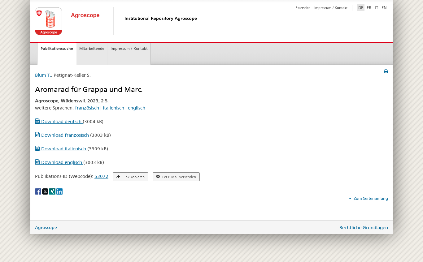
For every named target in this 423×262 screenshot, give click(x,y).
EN (384, 7)
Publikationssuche (57, 48)
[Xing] (52, 191)
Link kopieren (133, 177)
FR (369, 7)
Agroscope (46, 227)
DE (361, 7)
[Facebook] (38, 191)
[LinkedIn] (59, 191)
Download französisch (65, 135)
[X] (45, 191)
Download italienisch (63, 149)
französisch (87, 108)
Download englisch (61, 162)
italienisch (113, 108)
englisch (136, 108)
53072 (101, 176)
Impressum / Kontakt (330, 8)
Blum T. (43, 75)
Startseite (303, 8)
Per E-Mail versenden (178, 177)
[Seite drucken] (386, 71)
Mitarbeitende (91, 48)
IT (376, 7)
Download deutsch (61, 121)
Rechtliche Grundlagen (363, 227)
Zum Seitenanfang (370, 198)
